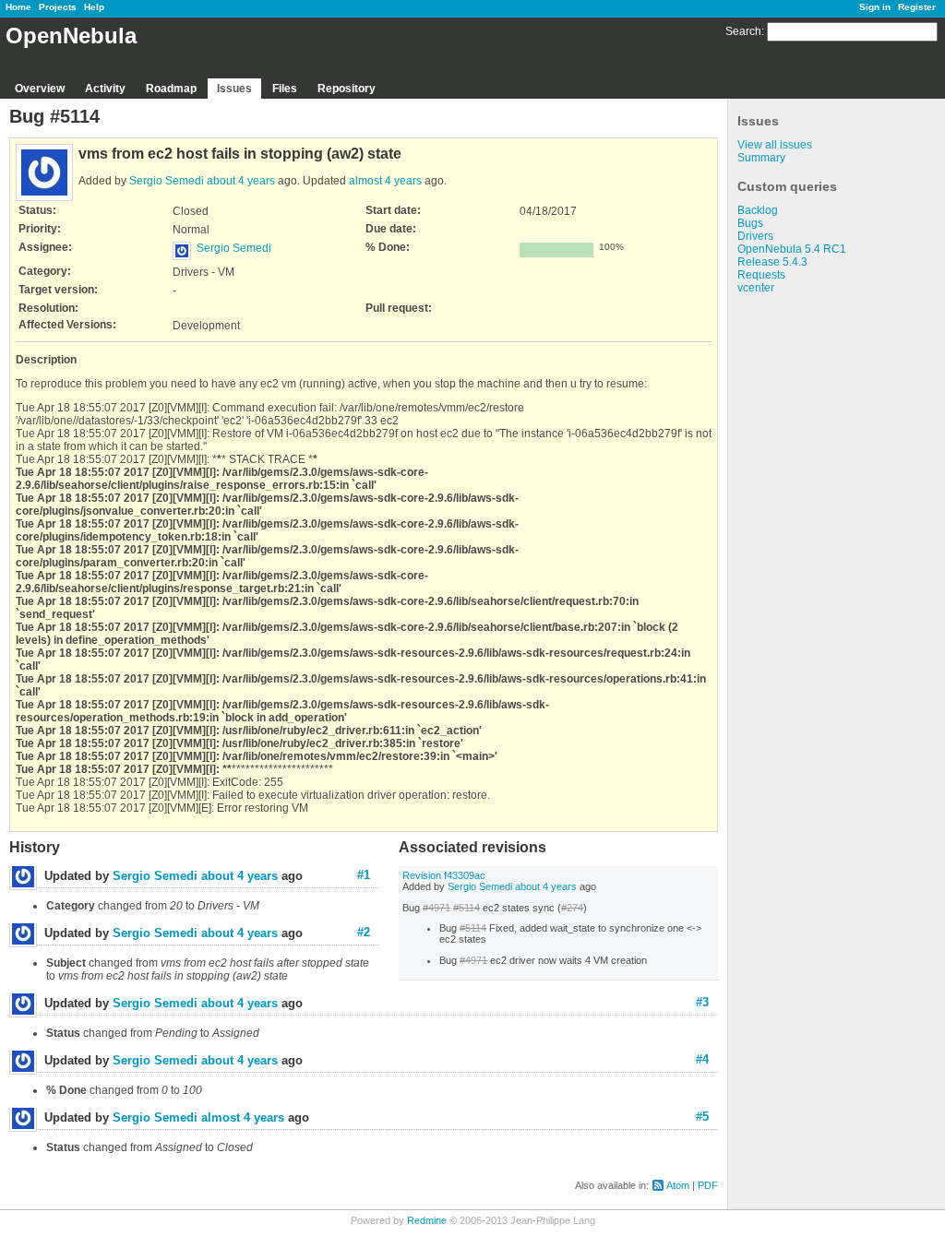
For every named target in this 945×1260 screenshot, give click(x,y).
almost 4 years (385, 180)
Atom (677, 1185)
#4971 (436, 907)
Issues (234, 88)
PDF (708, 1185)
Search (743, 31)
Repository (346, 88)
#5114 (466, 907)
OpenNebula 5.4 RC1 (791, 249)
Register (917, 7)
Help (94, 7)
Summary (761, 157)
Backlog (757, 210)
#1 (363, 875)
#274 (572, 907)
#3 (702, 1002)
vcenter (755, 287)
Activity (105, 88)
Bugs (750, 223)
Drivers (755, 236)
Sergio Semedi (166, 180)
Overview (40, 88)
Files (284, 88)
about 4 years (241, 180)
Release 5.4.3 (772, 262)
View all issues (774, 144)
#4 (702, 1059)
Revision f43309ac (443, 875)
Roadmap (171, 88)
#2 (363, 932)
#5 (702, 1116)
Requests (761, 274)
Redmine (427, 1220)
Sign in (875, 7)
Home (18, 7)
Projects (58, 7)
